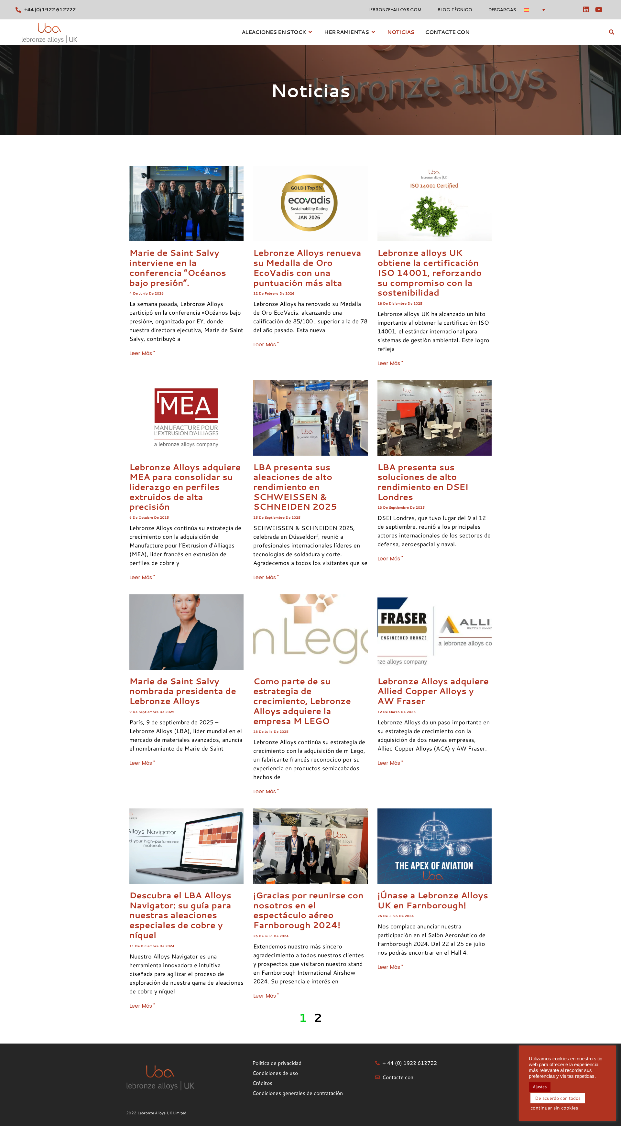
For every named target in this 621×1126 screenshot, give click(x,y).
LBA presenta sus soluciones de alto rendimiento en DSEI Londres (422, 482)
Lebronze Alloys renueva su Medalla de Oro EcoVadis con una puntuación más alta (307, 267)
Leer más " (142, 353)
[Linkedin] (586, 9)
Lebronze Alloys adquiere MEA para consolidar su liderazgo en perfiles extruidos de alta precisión (185, 487)
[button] (537, 9)
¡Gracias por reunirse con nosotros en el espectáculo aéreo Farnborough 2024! (308, 910)
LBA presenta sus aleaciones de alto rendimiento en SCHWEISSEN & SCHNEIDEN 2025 (295, 487)
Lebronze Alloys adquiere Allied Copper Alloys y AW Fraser (433, 691)
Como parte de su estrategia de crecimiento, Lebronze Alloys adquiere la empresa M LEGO (302, 701)
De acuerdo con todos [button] (558, 1098)
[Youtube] (599, 9)
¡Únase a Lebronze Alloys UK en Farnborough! (432, 900)
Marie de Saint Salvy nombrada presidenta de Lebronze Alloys (182, 691)
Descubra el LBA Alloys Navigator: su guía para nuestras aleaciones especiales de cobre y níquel (180, 915)
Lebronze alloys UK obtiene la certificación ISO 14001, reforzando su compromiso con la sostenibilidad (429, 272)
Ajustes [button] (540, 1086)
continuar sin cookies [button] (554, 1108)
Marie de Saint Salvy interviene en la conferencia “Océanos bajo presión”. (177, 267)
